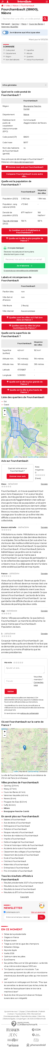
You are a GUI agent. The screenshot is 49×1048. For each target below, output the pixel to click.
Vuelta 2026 (9, 953)
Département (11, 53)
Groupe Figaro (21, 1019)
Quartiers (30, 57)
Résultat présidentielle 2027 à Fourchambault (23, 883)
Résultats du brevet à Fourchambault (20, 889)
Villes (8, 6)
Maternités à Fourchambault (16, 864)
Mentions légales (9, 1019)
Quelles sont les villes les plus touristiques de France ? (26, 327)
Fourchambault (27, 6)
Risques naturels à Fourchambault (18, 832)
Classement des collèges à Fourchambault (22, 852)
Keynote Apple (10, 950)
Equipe (22, 1011)
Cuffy (6, 805)
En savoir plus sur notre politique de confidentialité (21, 271)
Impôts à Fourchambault (14, 839)
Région (8, 57)
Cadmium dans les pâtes (14, 956)
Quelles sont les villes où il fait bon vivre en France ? (26, 318)
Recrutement (36, 1014)
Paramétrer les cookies (28, 1016)
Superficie (30, 50)
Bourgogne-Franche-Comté (16, 811)
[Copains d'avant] (12, 1040)
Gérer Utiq (41, 1016)
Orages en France (11, 937)
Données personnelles (11, 1016)
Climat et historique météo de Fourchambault (23, 845)
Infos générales (10, 85)
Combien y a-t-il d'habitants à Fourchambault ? (26, 231)
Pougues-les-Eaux (11, 802)
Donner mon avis (17, 476)
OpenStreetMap (32, 457)
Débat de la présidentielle (15, 934)
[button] (5, 411)
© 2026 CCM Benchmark (37, 1019)
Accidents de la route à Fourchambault (20, 848)
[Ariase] (12, 1045)
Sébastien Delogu (11, 947)
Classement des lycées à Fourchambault (21, 855)
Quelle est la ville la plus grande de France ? (26, 383)
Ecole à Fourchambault (14, 858)
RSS (28, 1014)
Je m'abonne (23, 266)
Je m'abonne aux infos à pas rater (25, 32)
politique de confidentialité (30, 713)
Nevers (7, 798)
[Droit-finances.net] (36, 1035)
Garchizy (15, 24)
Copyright (24, 897)
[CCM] (36, 1029)
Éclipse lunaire (10, 940)
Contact (11, 1014)
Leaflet (16, 457)
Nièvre (15, 6)
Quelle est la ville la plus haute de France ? (26, 391)
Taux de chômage (10, 221)
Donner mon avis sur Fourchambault (25, 167)
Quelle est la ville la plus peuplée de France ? (26, 239)
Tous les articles (20, 1014)
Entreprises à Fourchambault (16, 868)
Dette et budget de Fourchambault (19, 842)
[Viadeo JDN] (36, 1040)
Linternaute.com (12, 912)
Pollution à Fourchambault (15, 829)
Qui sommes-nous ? (11, 1011)
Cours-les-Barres (36, 24)
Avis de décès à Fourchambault (17, 823)
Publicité (42, 1011)
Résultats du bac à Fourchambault (18, 886)
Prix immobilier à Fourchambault (18, 871)
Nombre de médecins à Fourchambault (21, 835)
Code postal (10, 50)
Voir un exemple (38, 912)
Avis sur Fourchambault (35, 60)
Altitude (29, 53)
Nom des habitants (12, 60)
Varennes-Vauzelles (9, 27)
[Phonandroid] (36, 1045)
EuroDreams (9, 960)
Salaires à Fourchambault (14, 819)
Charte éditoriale (31, 1011)
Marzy (24, 24)
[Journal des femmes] (12, 1029)
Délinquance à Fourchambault (17, 826)
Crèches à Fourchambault (15, 861)
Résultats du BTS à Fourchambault (19, 892)
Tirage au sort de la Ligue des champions (21, 944)
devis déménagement (23, 162)
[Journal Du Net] (12, 1035)
